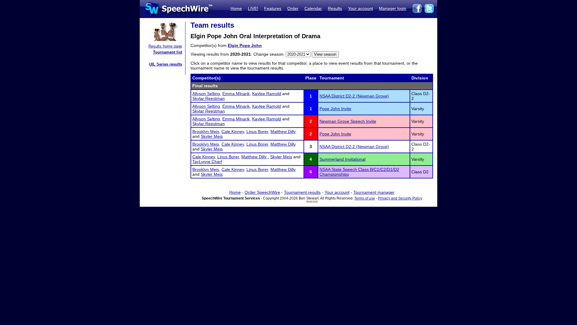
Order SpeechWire (262, 192)
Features (272, 8)
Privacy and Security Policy (400, 198)
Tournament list (167, 52)
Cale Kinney (232, 131)
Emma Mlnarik (236, 93)
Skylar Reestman (208, 98)
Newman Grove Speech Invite (347, 121)
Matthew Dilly (283, 131)
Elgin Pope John (245, 45)
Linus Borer (257, 131)
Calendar (313, 8)
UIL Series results (165, 64)
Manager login (392, 8)
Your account (360, 8)
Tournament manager (374, 192)
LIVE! (253, 8)
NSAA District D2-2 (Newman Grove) (354, 96)
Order (292, 8)
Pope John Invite (335, 108)
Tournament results (302, 192)
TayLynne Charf (207, 161)
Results (335, 8)
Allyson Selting (206, 93)
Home (236, 8)
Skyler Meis (212, 136)
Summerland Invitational (342, 159)
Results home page (165, 46)
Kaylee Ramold (266, 93)
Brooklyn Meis (205, 131)
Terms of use (364, 198)
